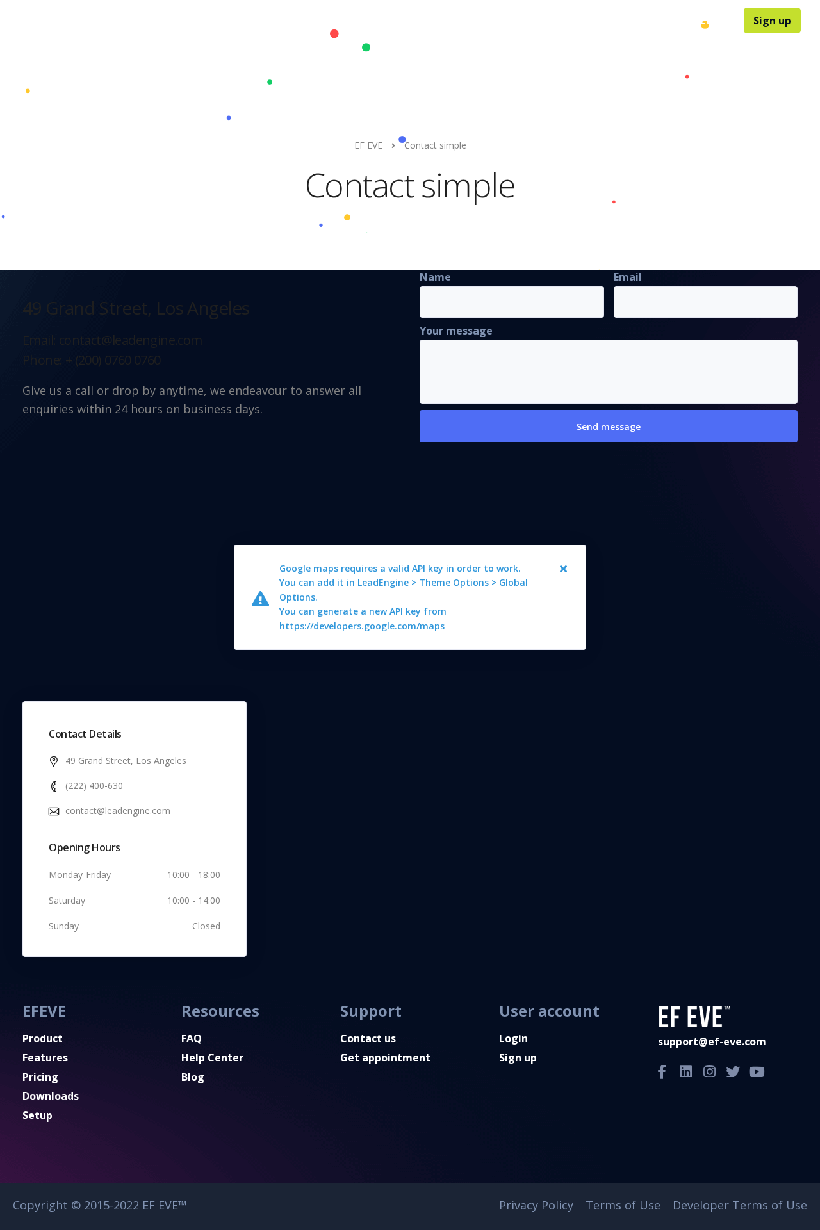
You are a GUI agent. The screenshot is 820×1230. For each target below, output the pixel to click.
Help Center (559, 21)
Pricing (429, 21)
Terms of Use (623, 1205)
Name (435, 277)
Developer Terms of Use (740, 1205)
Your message (456, 331)
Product (313, 21)
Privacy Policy (536, 1205)
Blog (649, 21)
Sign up (772, 20)
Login (513, 1038)
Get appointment (385, 1058)
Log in (716, 20)
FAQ (613, 21)
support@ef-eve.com (712, 1042)
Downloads (488, 21)
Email (628, 277)
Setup (37, 1115)
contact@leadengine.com (117, 810)
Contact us (368, 1038)
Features (368, 21)
